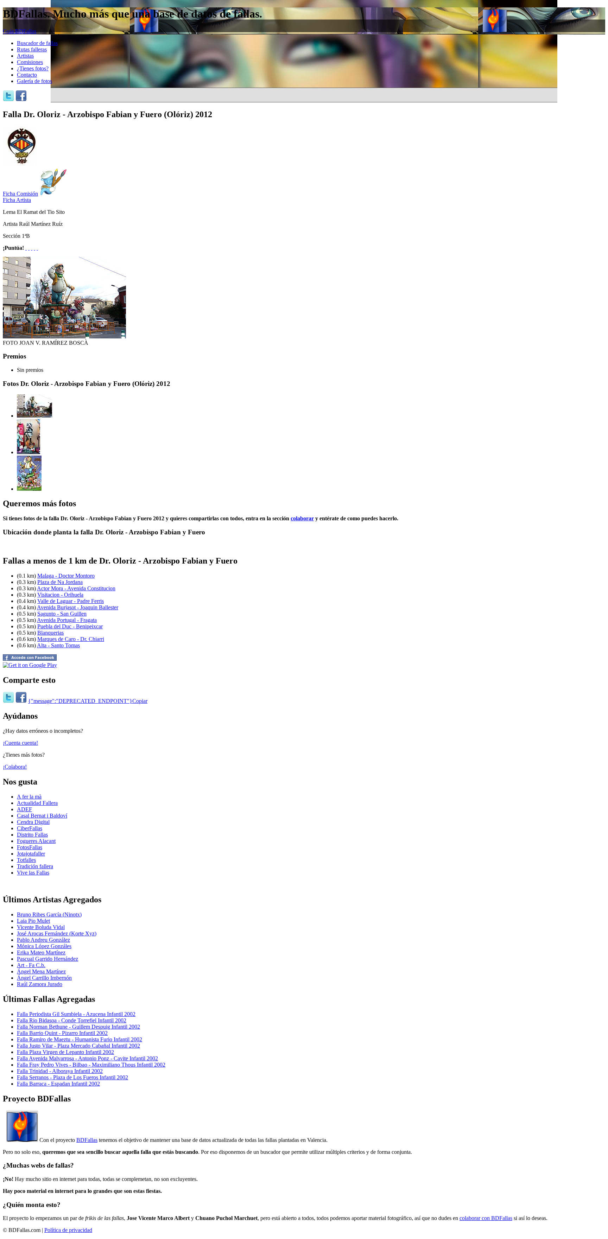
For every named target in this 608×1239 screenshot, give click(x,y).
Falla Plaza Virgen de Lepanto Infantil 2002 (65, 1052)
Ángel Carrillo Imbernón (44, 978)
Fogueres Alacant (36, 841)
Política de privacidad (68, 1230)
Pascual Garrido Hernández (47, 959)
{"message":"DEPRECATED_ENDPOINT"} (80, 701)
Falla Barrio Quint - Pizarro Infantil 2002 (62, 1033)
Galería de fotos (34, 81)
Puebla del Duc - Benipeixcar (70, 626)
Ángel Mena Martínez (41, 971)
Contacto (27, 75)
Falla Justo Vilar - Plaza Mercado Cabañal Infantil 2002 (78, 1046)
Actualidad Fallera (37, 803)
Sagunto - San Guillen (62, 614)
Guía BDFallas (19, 31)
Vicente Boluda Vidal (41, 927)
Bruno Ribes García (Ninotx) (49, 914)
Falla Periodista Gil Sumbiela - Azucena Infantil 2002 (76, 1014)
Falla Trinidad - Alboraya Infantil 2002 (60, 1071)
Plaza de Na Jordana (60, 582)
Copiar (139, 701)
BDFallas (86, 1140)
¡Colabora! (15, 767)
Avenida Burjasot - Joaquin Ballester (77, 607)
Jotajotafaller (31, 854)
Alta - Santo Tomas (58, 645)
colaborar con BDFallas (486, 1218)
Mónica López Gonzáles (44, 946)
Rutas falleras (32, 49)
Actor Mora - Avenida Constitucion (76, 588)
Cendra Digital (33, 822)
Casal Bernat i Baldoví (42, 816)
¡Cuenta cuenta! (20, 743)
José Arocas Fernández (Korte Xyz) (56, 933)
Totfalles (26, 860)
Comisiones (30, 62)
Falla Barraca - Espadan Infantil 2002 (58, 1084)
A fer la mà (29, 797)
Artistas (25, 56)
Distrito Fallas (32, 835)
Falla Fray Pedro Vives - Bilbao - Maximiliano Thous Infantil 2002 (91, 1065)
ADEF (24, 809)
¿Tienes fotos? (33, 68)
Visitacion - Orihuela (60, 595)
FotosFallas (29, 847)
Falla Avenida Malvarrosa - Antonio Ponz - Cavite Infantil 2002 (87, 1058)
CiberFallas (29, 828)
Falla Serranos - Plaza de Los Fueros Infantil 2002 (72, 1077)
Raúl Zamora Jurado (39, 984)
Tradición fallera (35, 866)
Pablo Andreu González (43, 940)
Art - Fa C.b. (31, 965)
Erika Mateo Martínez (41, 952)
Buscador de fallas (37, 43)
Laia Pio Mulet (33, 921)
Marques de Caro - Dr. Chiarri (70, 639)
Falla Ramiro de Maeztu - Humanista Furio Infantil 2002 (79, 1039)
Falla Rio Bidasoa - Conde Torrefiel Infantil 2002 (71, 1020)
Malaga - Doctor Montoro (66, 576)
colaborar (302, 518)
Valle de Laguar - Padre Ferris (70, 601)
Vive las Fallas (33, 873)
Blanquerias (50, 633)
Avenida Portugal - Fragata (67, 620)
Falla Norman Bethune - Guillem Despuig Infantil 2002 (78, 1027)
